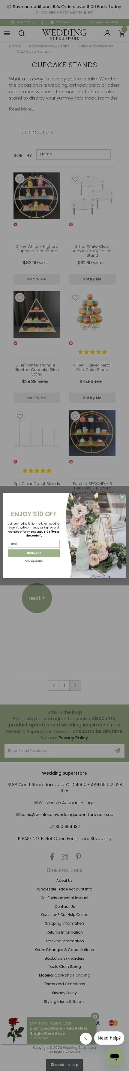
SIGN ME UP (34, 553)
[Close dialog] (121, 497)
